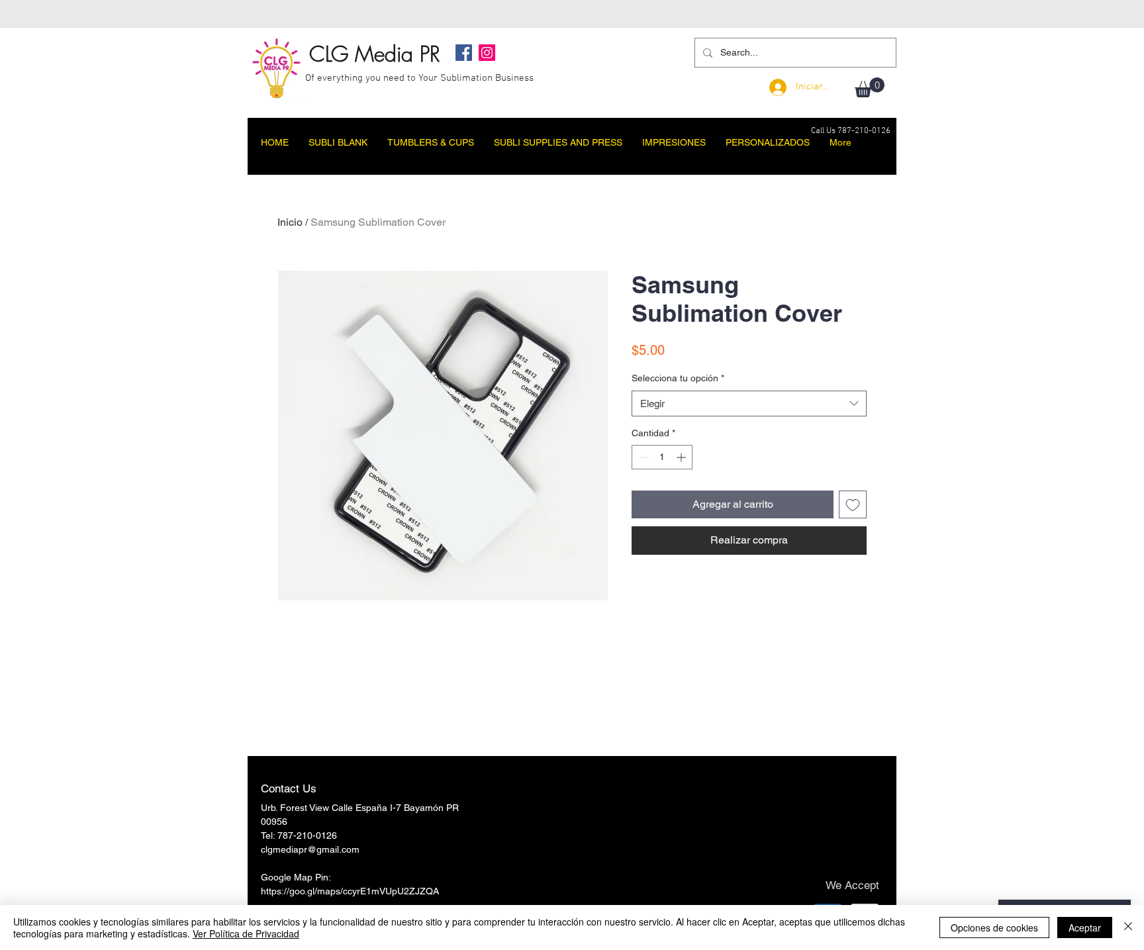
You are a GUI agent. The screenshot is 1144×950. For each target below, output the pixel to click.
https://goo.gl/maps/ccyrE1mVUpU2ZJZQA (350, 891)
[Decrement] (642, 457)
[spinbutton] (662, 457)
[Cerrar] (1128, 927)
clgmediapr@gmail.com (310, 849)
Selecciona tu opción (678, 378)
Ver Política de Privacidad (246, 933)
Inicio (290, 222)
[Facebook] (463, 52)
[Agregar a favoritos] (853, 504)
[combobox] (749, 403)
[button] (869, 87)
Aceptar (1085, 927)
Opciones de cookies (994, 927)
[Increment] (682, 457)
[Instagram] (487, 52)
